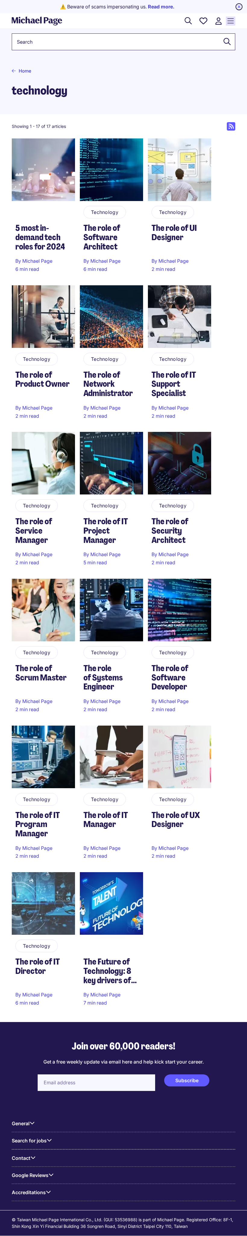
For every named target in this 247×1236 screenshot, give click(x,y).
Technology (104, 212)
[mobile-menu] (230, 21)
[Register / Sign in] (218, 21)
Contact (21, 1158)
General (21, 1123)
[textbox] (123, 41)
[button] (225, 42)
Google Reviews (30, 1175)
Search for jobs (29, 1140)
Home (25, 71)
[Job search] (188, 21)
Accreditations (29, 1192)
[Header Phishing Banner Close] (239, 6)
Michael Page (37, 261)
